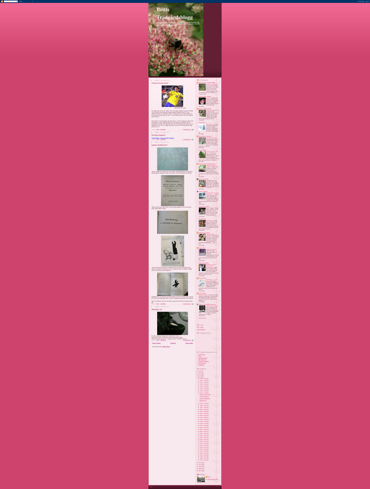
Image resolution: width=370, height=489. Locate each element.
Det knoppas (209, 220)
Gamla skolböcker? (159, 145)
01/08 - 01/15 (203, 458)
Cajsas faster (202, 363)
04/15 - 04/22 (203, 445)
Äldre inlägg (189, 343)
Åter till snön (209, 124)
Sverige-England (158, 135)
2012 (199, 377)
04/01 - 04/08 (203, 449)
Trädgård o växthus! (211, 249)
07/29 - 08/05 (203, 417)
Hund (207, 208)
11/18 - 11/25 (203, 391)
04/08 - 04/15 (203, 447)
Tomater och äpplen (211, 110)
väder (201, 327)
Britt (209, 476)
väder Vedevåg (201, 329)
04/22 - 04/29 (203, 443)
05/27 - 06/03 (203, 435)
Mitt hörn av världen (204, 232)
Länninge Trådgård (203, 361)
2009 (199, 466)
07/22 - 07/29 (203, 419)
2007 (199, 470)
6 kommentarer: (187, 303)
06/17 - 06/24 (203, 429)
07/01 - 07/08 (203, 425)
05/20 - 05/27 (203, 437)
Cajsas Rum (202, 122)
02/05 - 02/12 (203, 454)
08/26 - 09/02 (203, 409)
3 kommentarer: (187, 139)
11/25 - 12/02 (203, 388)
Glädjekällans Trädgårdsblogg (207, 82)
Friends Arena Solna (159, 83)
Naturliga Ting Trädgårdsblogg (207, 164)
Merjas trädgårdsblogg (205, 108)
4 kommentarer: (187, 129)
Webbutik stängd (203, 294)
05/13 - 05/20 (203, 439)
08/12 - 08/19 (203, 413)
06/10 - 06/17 (203, 431)
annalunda (201, 365)
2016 (199, 371)
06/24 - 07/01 (203, 427)
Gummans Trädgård (204, 206)
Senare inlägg (156, 343)
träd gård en (201, 354)
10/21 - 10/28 (203, 407)
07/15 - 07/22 (203, 421)
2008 (199, 468)
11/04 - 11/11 (203, 403)
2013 (199, 375)
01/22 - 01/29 (203, 456)
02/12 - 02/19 (203, 452)
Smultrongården (202, 358)
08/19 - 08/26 (203, 411)
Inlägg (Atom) (166, 346)
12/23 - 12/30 (203, 380)
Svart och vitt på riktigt (212, 305)
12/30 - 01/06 (203, 378)
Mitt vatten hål (202, 359)
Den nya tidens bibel (211, 137)
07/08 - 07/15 (203, 423)
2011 (199, 462)
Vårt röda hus (202, 278)
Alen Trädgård (202, 150)
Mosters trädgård (203, 179)
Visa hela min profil (212, 479)
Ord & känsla (202, 293)
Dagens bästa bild (204, 263)
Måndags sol (156, 309)
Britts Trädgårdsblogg (174, 13)
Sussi (199, 356)
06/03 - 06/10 (203, 433)
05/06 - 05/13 (203, 441)
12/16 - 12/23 (203, 382)
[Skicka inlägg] (192, 129)
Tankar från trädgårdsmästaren (207, 304)
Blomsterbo (202, 219)
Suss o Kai (202, 248)
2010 (199, 464)
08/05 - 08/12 (203, 415)
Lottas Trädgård (203, 191)
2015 (199, 373)
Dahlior (208, 98)
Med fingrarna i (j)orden (205, 136)
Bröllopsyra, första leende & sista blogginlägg (211, 266)
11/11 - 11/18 (203, 393)
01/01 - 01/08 (203, 460)
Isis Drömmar (202, 318)
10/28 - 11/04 (203, 405)
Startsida (173, 343)
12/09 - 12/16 (203, 384)
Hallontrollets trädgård (205, 96)
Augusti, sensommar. (211, 84)
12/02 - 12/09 (203, 386)
